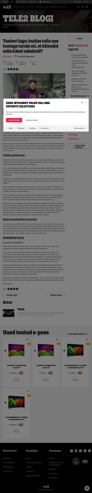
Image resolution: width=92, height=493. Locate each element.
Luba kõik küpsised (14, 120)
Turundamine (44, 128)
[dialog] (46, 115)
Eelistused (21, 128)
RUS (86, 102)
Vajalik (10, 128)
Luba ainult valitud (32, 120)
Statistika (32, 128)
